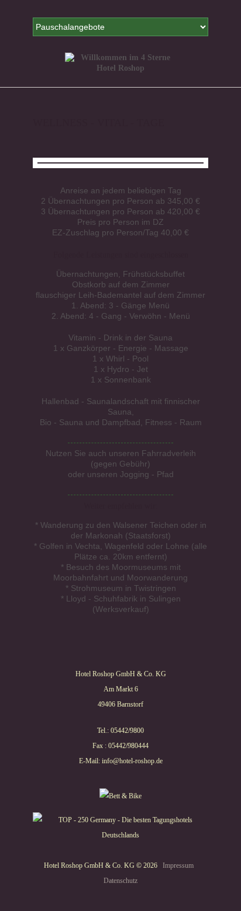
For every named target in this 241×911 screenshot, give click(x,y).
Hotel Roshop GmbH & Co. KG (89, 865)
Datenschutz (120, 881)
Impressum (178, 865)
